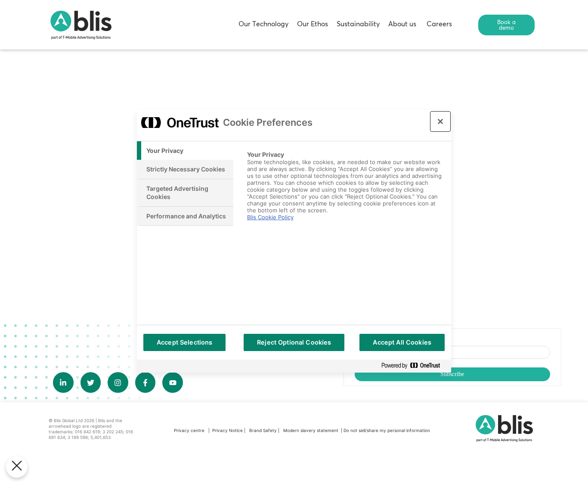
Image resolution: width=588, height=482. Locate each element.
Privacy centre (189, 430)
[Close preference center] (440, 121)
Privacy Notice (227, 430)
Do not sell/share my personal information (387, 430)
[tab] (185, 150)
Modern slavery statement (311, 430)
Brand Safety (263, 430)
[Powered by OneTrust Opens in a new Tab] (414, 366)
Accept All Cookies (402, 342)
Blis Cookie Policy (270, 217)
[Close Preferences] (17, 467)
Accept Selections (184, 342)
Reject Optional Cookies (294, 342)
